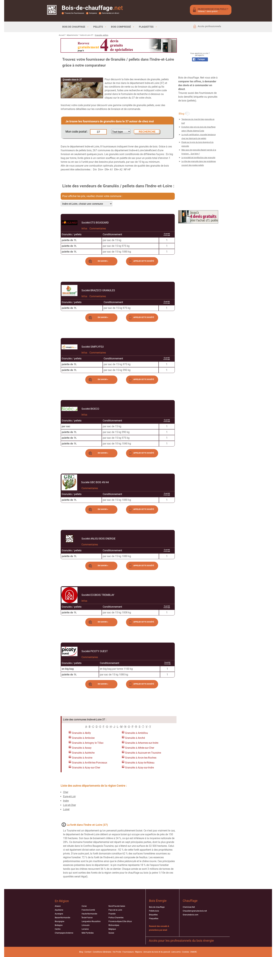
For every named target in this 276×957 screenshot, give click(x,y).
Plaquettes (153, 918)
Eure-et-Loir (69, 796)
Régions (138, 952)
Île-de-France (87, 917)
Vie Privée (117, 952)
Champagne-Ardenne (64, 933)
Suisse (111, 933)
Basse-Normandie (62, 917)
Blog (81, 952)
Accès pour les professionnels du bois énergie (181, 940)
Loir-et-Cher (69, 805)
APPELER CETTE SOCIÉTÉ (143, 261)
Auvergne (59, 914)
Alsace (58, 906)
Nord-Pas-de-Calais (116, 906)
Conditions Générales (102, 952)
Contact (87, 952)
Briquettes (153, 915)
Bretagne (58, 925)
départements (72, 35)
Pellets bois (154, 911)
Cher (65, 792)
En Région (62, 901)
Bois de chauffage (157, 907)
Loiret (66, 809)
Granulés (77, 732)
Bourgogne (59, 921)
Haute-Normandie (89, 914)
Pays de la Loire (115, 910)
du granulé (165, 952)
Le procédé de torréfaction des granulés (198, 157)
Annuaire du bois (150, 952)
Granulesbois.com (190, 915)
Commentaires (97, 228)
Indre (66, 800)
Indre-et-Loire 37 (86, 35)
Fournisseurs (128, 952)
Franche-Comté (88, 910)
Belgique (112, 929)
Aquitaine (59, 910)
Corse (84, 906)
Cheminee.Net (189, 907)
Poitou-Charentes (115, 917)
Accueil (62, 35)
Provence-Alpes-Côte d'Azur (120, 921)
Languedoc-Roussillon (91, 921)
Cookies (185, 952)
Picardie (111, 914)
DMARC (193, 952)
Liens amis (176, 952)
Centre (57, 929)
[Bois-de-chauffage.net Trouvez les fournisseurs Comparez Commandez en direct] (52, 12)
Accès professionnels (209, 26)
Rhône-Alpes (113, 925)
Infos (84, 228)
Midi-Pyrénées (88, 933)
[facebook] (200, 60)
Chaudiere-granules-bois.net (195, 911)
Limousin (86, 925)
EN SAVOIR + (103, 261)
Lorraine (85, 929)
